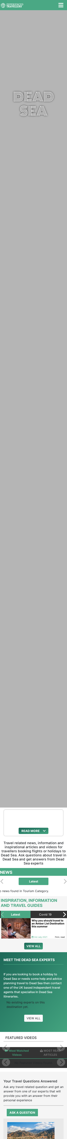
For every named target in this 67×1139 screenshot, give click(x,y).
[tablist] (33, 881)
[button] (33, 831)
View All (33, 1018)
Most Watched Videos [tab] (19, 1053)
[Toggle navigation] (61, 5)
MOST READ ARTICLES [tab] (52, 1053)
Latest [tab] (33, 881)
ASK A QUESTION (22, 1112)
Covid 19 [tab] (45, 914)
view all (33, 946)
